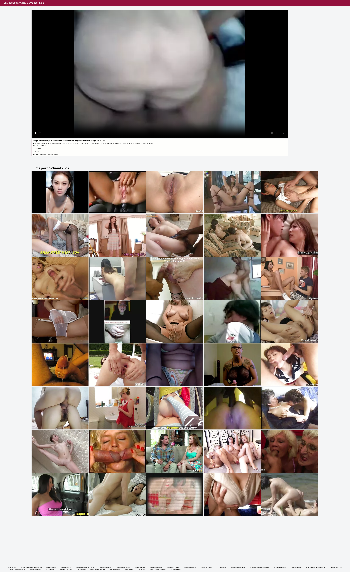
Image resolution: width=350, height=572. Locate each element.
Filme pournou (176, 569)
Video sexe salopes (65, 569)
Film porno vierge (173, 567)
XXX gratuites (221, 567)
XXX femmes (50, 569)
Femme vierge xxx (336, 567)
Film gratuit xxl (66, 567)
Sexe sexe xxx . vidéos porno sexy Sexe (23, 3)
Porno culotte (11, 567)
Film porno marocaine (17, 569)
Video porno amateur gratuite (31, 567)
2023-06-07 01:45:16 (39, 146)
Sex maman (142, 569)
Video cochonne (296, 567)
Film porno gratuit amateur (315, 567)
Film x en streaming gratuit (85, 567)
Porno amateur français (158, 569)
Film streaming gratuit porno (260, 567)
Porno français (51, 567)
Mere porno (129, 569)
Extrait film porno (156, 567)
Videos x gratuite (280, 567)
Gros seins (43, 154)
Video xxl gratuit (35, 569)
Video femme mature (123, 567)
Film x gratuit (81, 569)
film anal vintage (53, 154)
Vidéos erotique (114, 569)
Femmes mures (140, 567)
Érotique (35, 154)
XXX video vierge (206, 567)
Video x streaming (105, 567)
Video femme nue (190, 567)
